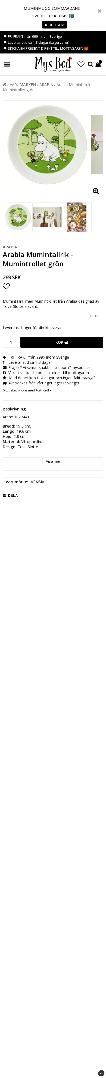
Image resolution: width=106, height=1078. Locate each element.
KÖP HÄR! (54, 24)
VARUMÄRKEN (23, 84)
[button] (81, 64)
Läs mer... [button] (94, 315)
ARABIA (46, 84)
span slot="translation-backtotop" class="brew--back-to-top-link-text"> (101, 1073)
